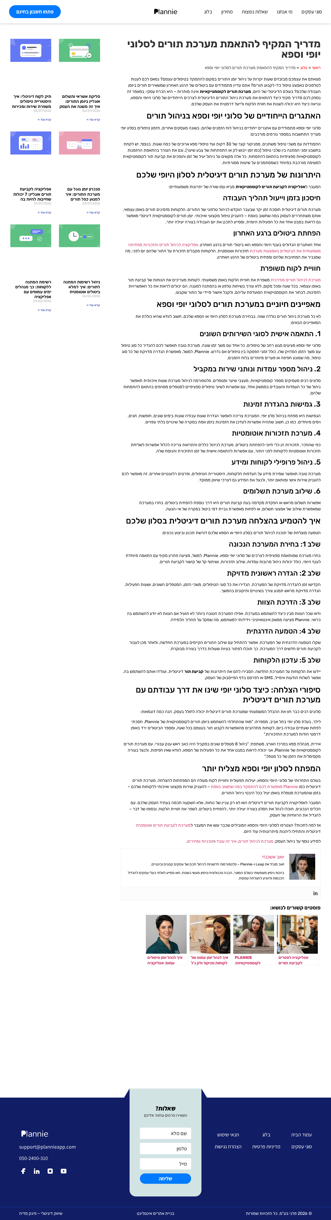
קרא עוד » (93, 119)
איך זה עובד (226, 841)
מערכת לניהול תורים (255, 841)
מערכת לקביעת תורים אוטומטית (163, 825)
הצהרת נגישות (228, 1146)
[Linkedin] (315, 893)
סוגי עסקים (312, 11)
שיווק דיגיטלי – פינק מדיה (40, 1213)
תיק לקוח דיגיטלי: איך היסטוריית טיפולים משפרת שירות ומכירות (31, 101)
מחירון (227, 11)
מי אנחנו (284, 11)
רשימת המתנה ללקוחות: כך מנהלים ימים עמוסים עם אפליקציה (33, 289)
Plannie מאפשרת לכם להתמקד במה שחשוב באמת (254, 786)
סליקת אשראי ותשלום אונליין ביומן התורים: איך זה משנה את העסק (79, 101)
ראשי (316, 67)
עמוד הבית (301, 1134)
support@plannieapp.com (47, 1146)
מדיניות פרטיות (266, 1146)
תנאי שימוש (228, 1134)
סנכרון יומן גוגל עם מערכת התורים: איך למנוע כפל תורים (82, 194)
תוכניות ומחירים (200, 841)
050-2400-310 (33, 1158)
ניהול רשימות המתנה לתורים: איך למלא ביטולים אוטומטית (81, 287)
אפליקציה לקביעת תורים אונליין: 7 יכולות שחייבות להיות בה (32, 194)
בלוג (208, 11)
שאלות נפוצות (255, 11)
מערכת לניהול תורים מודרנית (296, 279)
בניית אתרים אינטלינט (155, 1213)
